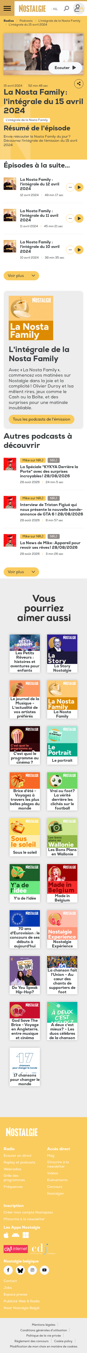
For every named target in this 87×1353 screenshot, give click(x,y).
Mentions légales (43, 1325)
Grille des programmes (14, 1178)
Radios (9, 21)
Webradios (12, 1169)
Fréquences (13, 1187)
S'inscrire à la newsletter (58, 1164)
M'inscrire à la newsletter (24, 1219)
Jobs (8, 1288)
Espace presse (15, 1294)
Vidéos (52, 1173)
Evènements (57, 1180)
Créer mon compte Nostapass (28, 1212)
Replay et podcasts (19, 1162)
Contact (10, 1281)
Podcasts (26, 21)
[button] (21, 275)
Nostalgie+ (55, 1193)
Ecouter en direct (18, 1156)
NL (54, 9)
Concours (54, 1187)
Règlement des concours (31, 1341)
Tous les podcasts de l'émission (41, 419)
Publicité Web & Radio (22, 1301)
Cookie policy (63, 1341)
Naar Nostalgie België (21, 1308)
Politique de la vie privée (43, 1336)
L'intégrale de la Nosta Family (59, 21)
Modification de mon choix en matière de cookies (43, 1346)
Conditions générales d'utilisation (43, 1330)
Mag (50, 1156)
